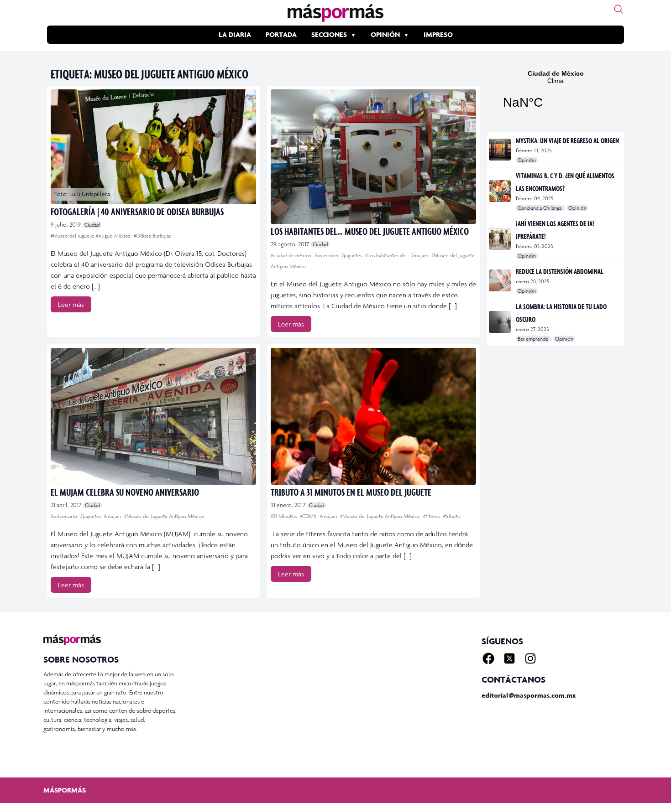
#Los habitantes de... (387, 255)
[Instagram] (530, 658)
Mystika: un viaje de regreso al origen (567, 140)
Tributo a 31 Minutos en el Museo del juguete (351, 492)
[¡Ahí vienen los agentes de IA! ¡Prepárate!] (500, 239)
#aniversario (65, 516)
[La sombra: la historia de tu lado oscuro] (500, 322)
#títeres (432, 516)
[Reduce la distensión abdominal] (500, 280)
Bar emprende (534, 339)
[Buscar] (618, 9)
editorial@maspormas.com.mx (529, 695)
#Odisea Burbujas (152, 236)
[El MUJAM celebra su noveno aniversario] (153, 416)
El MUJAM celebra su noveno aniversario (125, 492)
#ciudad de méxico (292, 255)
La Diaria (235, 34)
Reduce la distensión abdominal (559, 271)
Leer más (71, 304)
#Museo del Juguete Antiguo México (91, 236)
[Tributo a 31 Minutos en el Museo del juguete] (373, 416)
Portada (281, 34)
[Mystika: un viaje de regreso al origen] (500, 150)
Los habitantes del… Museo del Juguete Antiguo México (370, 231)
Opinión (385, 34)
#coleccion (327, 255)
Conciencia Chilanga (540, 208)
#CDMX (309, 516)
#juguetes (352, 255)
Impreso (438, 34)
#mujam (420, 255)
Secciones (329, 34)
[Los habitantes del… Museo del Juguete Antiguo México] (373, 156)
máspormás (64, 790)
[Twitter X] (509, 658)
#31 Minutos (284, 516)
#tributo (452, 516)
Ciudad (92, 225)
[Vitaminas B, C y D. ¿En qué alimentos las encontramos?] (500, 191)
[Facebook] (488, 658)
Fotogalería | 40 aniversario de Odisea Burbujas (137, 211)
